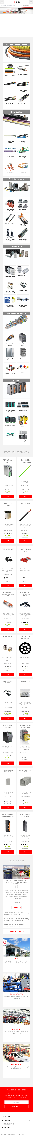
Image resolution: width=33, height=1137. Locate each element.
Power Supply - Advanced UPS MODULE (7, 461)
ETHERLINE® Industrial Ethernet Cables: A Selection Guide (14, 925)
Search (31, 5)
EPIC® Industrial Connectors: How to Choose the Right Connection (16, 919)
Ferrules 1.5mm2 (25, 681)
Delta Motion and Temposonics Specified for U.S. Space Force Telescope (16, 882)
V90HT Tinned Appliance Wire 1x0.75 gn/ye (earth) (25, 461)
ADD (8, 496)
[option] (16, 10)
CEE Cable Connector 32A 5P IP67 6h (25, 549)
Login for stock (8, 492)
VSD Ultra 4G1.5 (25, 503)
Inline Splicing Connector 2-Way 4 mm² (8, 594)
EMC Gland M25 (7, 637)
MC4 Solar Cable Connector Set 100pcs (25, 594)
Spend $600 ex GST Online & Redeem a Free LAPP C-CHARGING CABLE (15, 913)
